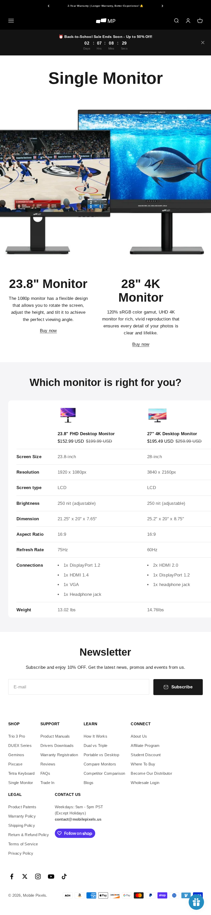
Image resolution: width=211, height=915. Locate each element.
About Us (139, 736)
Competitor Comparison (104, 773)
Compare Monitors (100, 764)
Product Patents (22, 807)
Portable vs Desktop (101, 755)
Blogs (88, 782)
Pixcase (15, 764)
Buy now (48, 330)
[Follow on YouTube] (51, 876)
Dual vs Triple (96, 745)
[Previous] (48, 6)
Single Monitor (20, 782)
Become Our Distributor (151, 773)
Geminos (16, 755)
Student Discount (146, 755)
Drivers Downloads (57, 745)
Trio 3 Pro (16, 736)
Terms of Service (23, 844)
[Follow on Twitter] (24, 876)
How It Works (95, 736)
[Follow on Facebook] (11, 876)
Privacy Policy (20, 853)
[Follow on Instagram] (37, 876)
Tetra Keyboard (21, 773)
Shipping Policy (21, 825)
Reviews (48, 764)
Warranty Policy (22, 816)
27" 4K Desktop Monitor (172, 433)
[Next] (162, 6)
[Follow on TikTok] (64, 876)
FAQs (45, 773)
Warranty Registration (59, 755)
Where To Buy (143, 764)
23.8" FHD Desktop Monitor (86, 433)
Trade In (47, 782)
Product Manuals (55, 736)
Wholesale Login (145, 782)
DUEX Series (20, 745)
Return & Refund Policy (28, 834)
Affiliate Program (145, 745)
